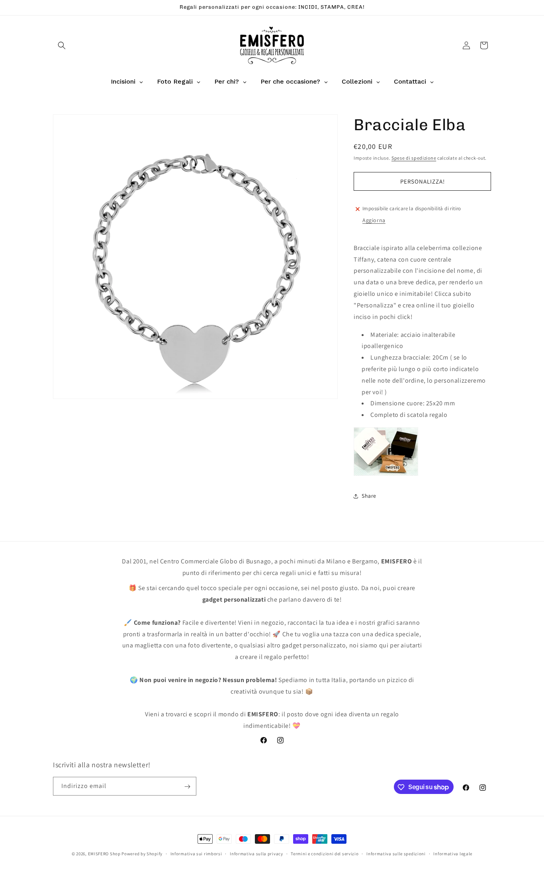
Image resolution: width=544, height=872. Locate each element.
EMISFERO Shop (104, 853)
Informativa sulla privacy (256, 853)
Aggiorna (373, 220)
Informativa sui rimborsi (196, 853)
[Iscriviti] (187, 786)
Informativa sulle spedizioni (396, 853)
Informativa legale (452, 853)
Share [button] (369, 495)
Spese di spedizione (413, 158)
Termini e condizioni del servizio (324, 853)
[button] (61, 45)
